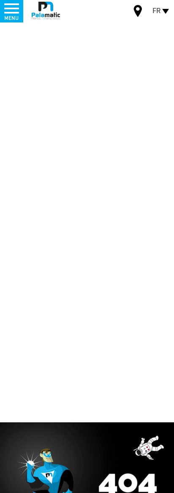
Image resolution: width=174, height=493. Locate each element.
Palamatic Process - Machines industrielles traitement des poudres (46, 10)
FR (156, 10)
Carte (138, 12)
